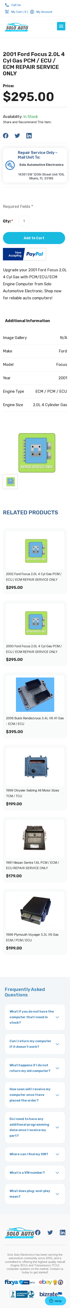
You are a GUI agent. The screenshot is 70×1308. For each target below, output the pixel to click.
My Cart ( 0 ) (19, 11)
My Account (44, 11)
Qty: (8, 221)
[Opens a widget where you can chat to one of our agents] (55, 1301)
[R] (10, 481)
